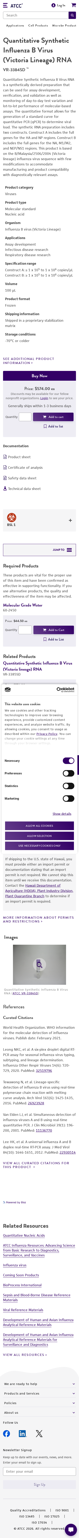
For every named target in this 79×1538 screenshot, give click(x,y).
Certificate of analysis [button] (25, 467)
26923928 (36, 1103)
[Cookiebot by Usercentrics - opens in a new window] (56, 689)
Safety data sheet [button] (22, 478)
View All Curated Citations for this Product (36, 1165)
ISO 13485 (26, 1516)
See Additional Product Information (28, 360)
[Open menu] (5, 6)
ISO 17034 (39, 1522)
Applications (15, 25)
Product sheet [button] (19, 457)
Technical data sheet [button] (24, 488)
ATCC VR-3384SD (25, 993)
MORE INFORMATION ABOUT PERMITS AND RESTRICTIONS (38, 919)
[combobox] (36, 15)
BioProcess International (22, 1285)
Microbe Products (65, 25)
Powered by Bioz (15, 1202)
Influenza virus (14, 1265)
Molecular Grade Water (22, 605)
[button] (72, 15)
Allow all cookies (39, 826)
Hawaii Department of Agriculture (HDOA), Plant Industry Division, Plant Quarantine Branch (39, 890)
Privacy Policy (47, 734)
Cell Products (38, 25)
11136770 (44, 1130)
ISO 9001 (62, 1510)
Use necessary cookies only (39, 846)
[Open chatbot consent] (71, 1530)
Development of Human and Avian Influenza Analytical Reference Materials (38, 1322)
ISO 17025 (52, 1516)
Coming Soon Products (21, 1275)
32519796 (44, 1070)
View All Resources (23, 1355)
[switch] (68, 773)
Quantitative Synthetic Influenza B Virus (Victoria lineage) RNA (37, 666)
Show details (62, 813)
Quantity (11, 417)
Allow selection (39, 836)
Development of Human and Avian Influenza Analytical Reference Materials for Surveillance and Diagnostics (38, 1339)
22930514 (68, 1152)
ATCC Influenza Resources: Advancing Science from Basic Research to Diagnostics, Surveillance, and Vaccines (39, 1250)
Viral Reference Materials (23, 1310)
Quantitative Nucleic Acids (24, 1235)
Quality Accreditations (28, 1510)
